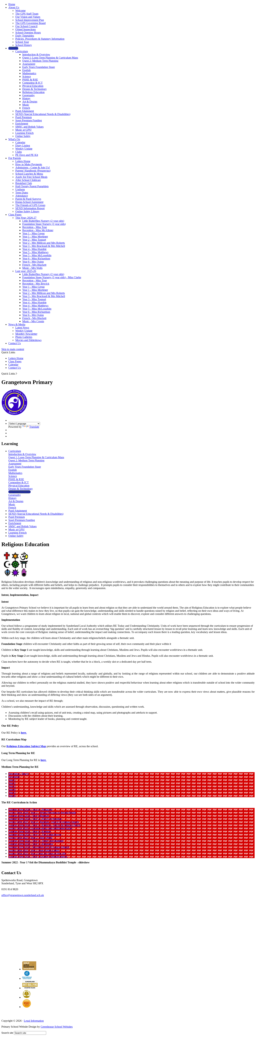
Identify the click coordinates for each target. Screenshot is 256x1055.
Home (11, 4)
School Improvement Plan (29, 19)
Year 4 (11, 789)
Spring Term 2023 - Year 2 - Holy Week (30, 837)
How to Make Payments (28, 164)
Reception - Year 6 (18, 773)
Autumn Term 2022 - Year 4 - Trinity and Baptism (35, 840)
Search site (7, 1032)
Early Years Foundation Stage (38, 67)
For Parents (14, 158)
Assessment (28, 63)
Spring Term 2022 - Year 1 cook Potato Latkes (33, 850)
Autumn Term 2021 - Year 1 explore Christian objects (37, 856)
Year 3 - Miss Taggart (34, 299)
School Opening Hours (28, 32)
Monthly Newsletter (26, 333)
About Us (13, 7)
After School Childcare (28, 180)
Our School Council (26, 26)
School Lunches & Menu (29, 173)
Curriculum (21, 51)
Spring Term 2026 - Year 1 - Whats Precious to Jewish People (42, 812)
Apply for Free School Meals (31, 176)
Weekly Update (23, 148)
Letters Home (22, 161)
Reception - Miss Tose (34, 227)
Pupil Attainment (24, 111)
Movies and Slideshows (28, 340)
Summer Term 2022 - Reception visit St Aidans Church (38, 847)
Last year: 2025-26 (25, 271)
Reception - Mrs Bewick (35, 283)
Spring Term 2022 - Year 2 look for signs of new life (37, 853)
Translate (34, 426)
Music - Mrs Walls (32, 267)
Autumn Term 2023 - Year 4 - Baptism (29, 831)
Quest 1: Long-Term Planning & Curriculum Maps (50, 57)
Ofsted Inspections (25, 29)
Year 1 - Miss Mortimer (35, 236)
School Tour (22, 41)
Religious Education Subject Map (26, 746)
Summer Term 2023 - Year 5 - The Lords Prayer (34, 834)
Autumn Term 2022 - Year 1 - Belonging (30, 843)
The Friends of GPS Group (30, 205)
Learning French (24, 132)
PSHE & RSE (30, 79)
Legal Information (34, 1020)
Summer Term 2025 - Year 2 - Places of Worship (35, 818)
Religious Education (33, 92)
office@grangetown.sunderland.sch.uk (22, 895)
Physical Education (32, 85)
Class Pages (14, 214)
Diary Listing (22, 145)
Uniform (20, 189)
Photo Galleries (23, 337)
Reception (14, 776)
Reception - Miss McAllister (37, 230)
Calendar (20, 142)
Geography (28, 95)
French (26, 107)
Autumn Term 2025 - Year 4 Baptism (28, 815)
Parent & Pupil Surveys (28, 198)
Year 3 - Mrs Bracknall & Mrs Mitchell (43, 245)
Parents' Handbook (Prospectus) (33, 170)
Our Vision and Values (27, 16)
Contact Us (14, 343)
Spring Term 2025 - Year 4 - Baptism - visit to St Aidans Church (43, 821)
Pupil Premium (23, 117)
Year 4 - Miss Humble (34, 249)
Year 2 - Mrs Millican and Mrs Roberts (43, 242)
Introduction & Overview (36, 54)
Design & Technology (34, 89)
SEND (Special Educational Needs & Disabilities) (42, 114)
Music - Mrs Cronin (33, 321)
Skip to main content (12, 349)
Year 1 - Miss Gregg (33, 233)
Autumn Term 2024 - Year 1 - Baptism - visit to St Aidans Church (44, 825)
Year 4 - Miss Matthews (35, 305)
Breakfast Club (23, 183)
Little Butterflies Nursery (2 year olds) (43, 220)
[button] (16, 373)
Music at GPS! (23, 129)
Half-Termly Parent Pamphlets (32, 186)
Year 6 (11, 795)
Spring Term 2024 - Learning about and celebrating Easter (40, 828)
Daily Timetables (24, 35)
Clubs (18, 151)
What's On (14, 139)
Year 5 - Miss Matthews (35, 252)
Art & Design (29, 101)
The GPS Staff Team (26, 13)
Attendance (21, 195)
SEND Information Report (30, 208)
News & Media (16, 324)
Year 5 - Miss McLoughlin (36, 255)
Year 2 (11, 783)
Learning (13, 48)
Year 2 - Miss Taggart (34, 239)
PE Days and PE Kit (26, 154)
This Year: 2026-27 (25, 217)
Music (25, 104)
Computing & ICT (32, 82)
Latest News (22, 327)
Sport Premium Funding (28, 120)
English (26, 70)
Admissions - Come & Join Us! (32, 167)
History (26, 98)
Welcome (20, 10)
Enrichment (21, 123)
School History (23, 45)
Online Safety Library (27, 211)
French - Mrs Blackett (34, 264)
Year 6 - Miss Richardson (36, 258)
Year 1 (11, 779)
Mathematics (29, 73)
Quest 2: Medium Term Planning (40, 60)
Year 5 (11, 792)
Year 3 (11, 786)
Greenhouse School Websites (57, 1026)
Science (26, 76)
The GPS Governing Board (30, 23)
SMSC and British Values (29, 126)
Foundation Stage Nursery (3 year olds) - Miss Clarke (51, 277)
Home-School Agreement (29, 202)
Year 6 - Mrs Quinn (33, 261)
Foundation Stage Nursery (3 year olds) (44, 224)
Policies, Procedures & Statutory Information (39, 38)
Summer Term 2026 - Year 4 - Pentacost (30, 809)
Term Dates (21, 192)
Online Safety (22, 136)
